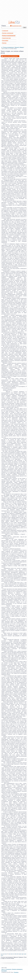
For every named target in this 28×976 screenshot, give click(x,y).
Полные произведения (8, 35)
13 (1, 955)
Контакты (16, 972)
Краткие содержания (7, 33)
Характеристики (6, 38)
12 (25, 953)
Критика (4, 43)
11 (22, 953)
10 (20, 953)
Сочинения (5, 30)
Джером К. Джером (19, 47)
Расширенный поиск (16, 25)
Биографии (5, 40)
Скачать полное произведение (10, 56)
